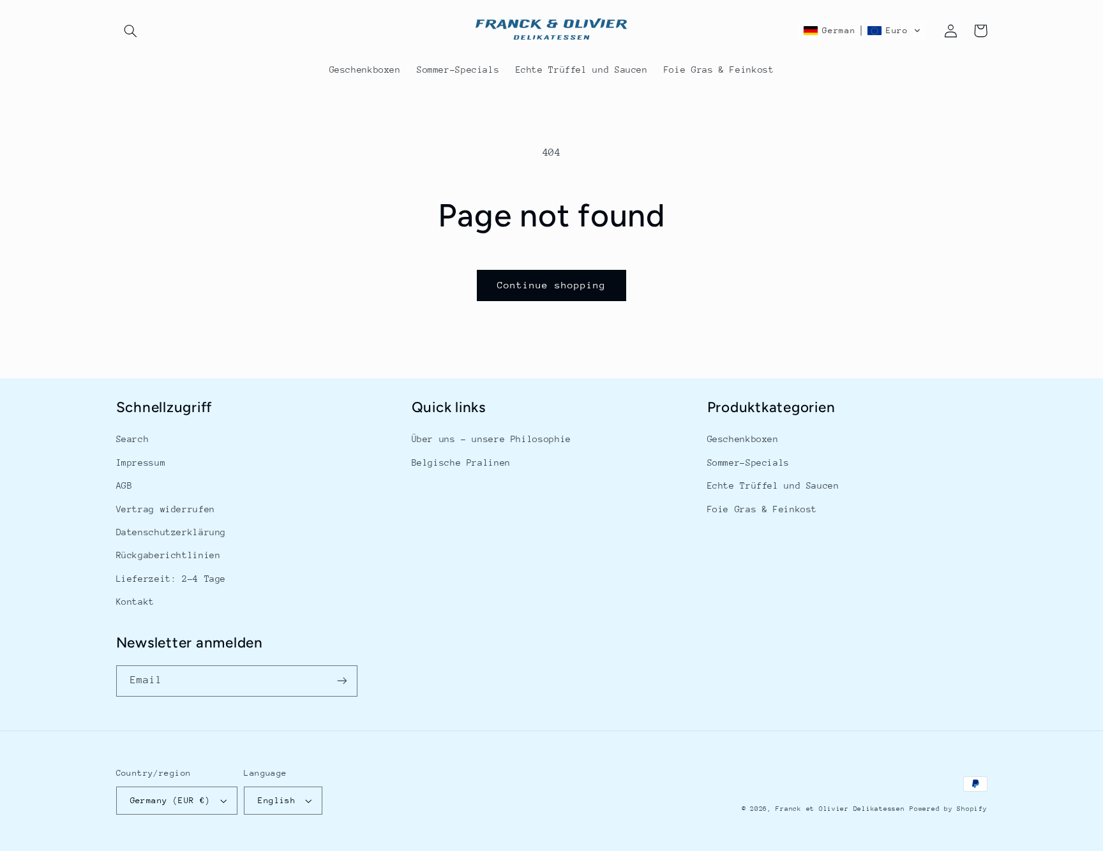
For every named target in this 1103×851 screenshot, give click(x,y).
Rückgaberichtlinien (168, 555)
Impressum (141, 462)
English (277, 800)
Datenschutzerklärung (171, 532)
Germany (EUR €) (170, 800)
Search (132, 439)
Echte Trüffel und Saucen (773, 485)
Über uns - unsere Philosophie (491, 439)
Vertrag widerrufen (165, 509)
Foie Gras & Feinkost (762, 509)
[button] (131, 30)
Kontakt (135, 601)
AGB (124, 485)
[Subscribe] (341, 681)
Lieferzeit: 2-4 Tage (171, 579)
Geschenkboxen (743, 439)
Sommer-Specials (748, 462)
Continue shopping (551, 284)
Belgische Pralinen (461, 462)
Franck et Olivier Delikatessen (840, 809)
